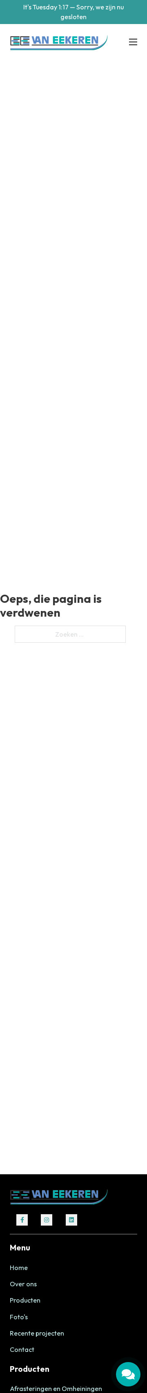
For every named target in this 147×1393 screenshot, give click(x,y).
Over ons (23, 1284)
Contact (22, 1349)
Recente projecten (37, 1333)
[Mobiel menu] (133, 42)
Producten (25, 1300)
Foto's (19, 1317)
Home (19, 1267)
